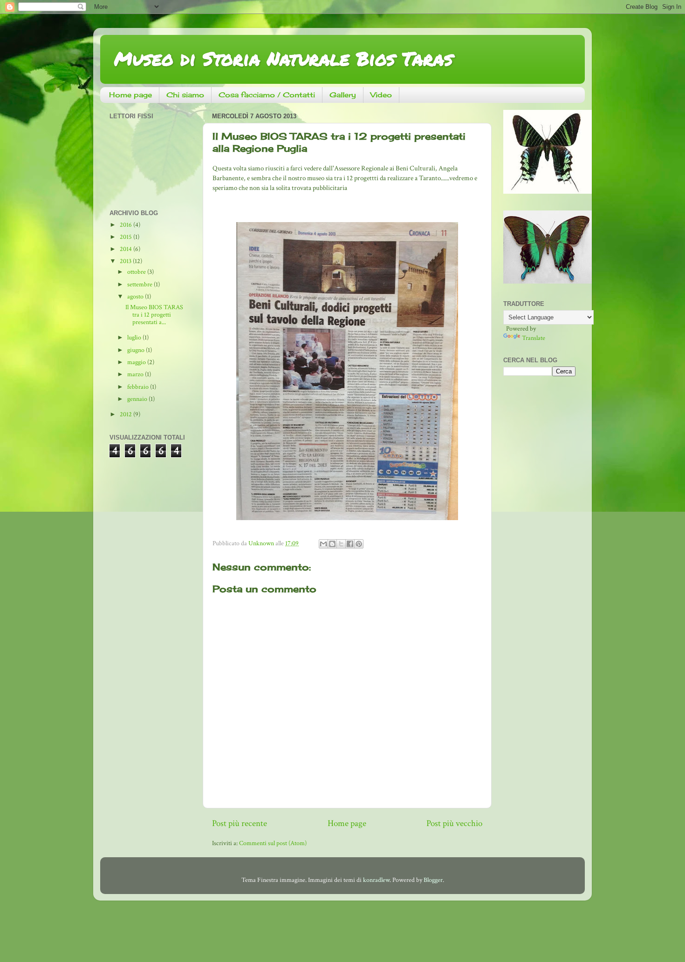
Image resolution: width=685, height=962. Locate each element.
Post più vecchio (454, 823)
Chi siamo (185, 94)
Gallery (342, 94)
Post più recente (239, 823)
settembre (140, 284)
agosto (136, 296)
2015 (126, 237)
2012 (126, 414)
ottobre (137, 272)
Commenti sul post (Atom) (273, 843)
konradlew (376, 880)
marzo (136, 374)
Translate (533, 338)
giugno (136, 350)
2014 (126, 249)
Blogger (433, 880)
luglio (135, 337)
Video (381, 94)
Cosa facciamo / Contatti (267, 94)
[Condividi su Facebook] (350, 544)
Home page (130, 94)
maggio (137, 362)
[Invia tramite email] (323, 544)
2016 (126, 225)
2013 (126, 261)
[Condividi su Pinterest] (358, 544)
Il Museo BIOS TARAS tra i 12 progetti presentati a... (154, 314)
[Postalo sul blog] (332, 544)
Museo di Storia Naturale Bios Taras (283, 58)
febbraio (138, 387)
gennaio (138, 399)
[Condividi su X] (341, 544)
